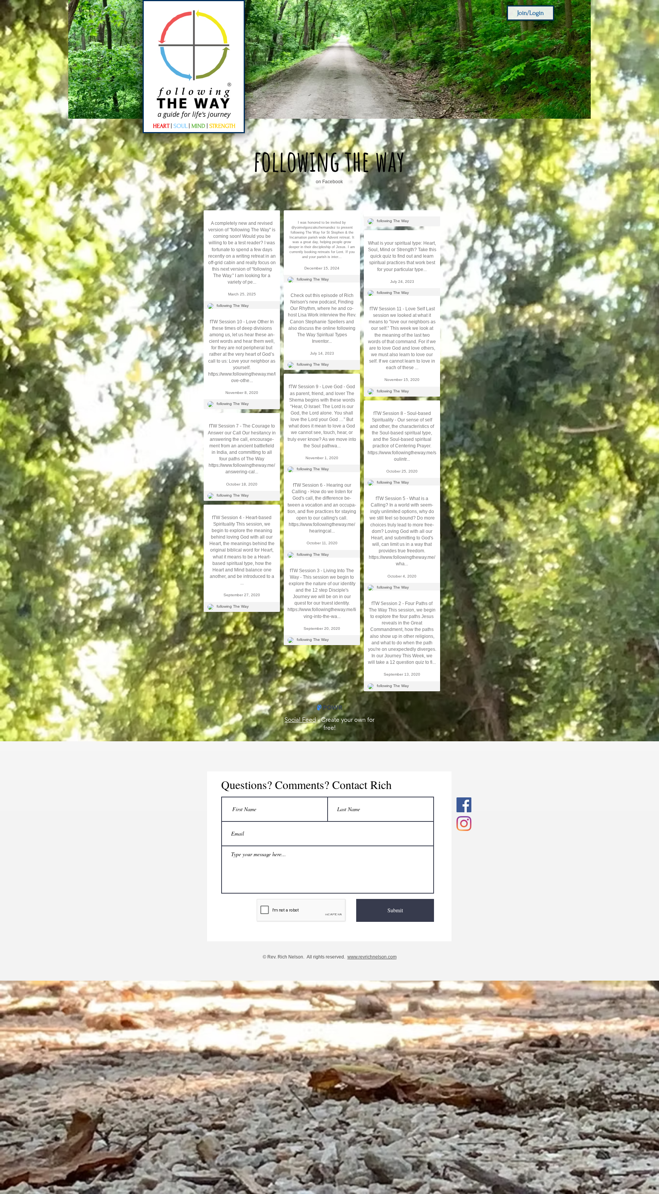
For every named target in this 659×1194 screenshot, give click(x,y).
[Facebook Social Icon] (463, 823)
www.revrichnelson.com (372, 975)
